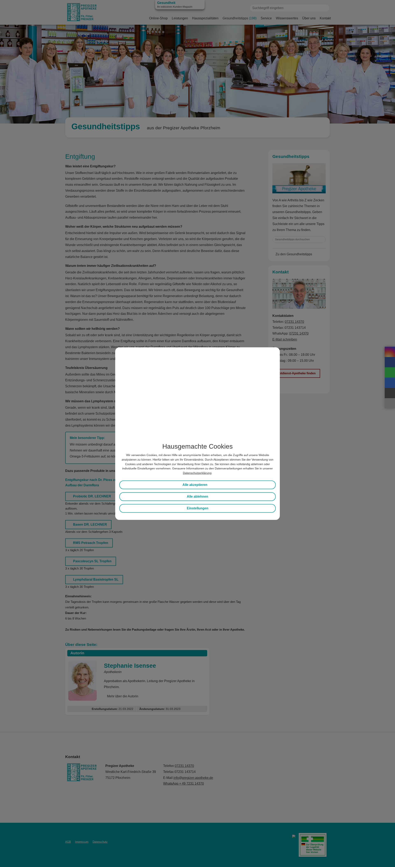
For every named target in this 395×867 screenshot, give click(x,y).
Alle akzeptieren (194, 485)
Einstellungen (197, 508)
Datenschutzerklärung (197, 473)
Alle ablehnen (197, 496)
